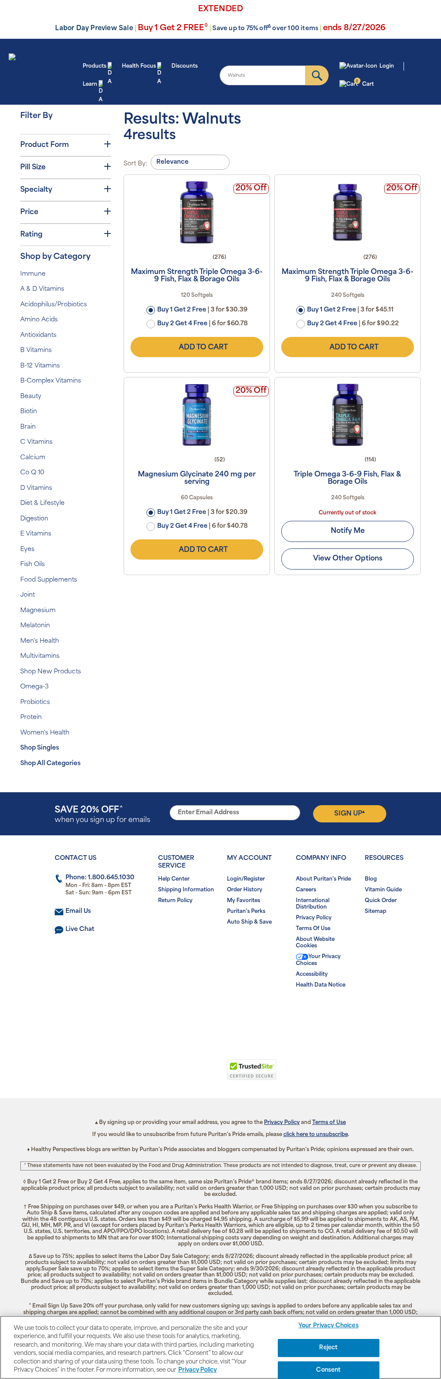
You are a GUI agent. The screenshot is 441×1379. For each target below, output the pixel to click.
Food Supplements (48, 580)
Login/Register (246, 879)
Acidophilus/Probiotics (53, 305)
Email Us (78, 911)
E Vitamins (35, 534)
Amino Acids (39, 320)
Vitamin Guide (383, 890)
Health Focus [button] (139, 66)
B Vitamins (36, 350)
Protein (31, 717)
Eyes (27, 549)
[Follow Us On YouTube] (238, 1012)
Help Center (173, 879)
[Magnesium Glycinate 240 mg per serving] (196, 415)
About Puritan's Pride (323, 879)
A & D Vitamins (42, 289)
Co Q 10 (32, 473)
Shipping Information (186, 890)
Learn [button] (90, 84)
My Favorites (243, 900)
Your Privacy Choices (318, 960)
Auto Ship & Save (249, 922)
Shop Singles (39, 748)
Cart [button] (364, 83)
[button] (185, 1074)
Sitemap (375, 911)
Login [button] (386, 66)
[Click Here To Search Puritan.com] (317, 75)
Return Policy (175, 900)
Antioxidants (38, 335)
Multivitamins (39, 656)
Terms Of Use (313, 928)
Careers (306, 890)
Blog (371, 879)
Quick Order (381, 900)
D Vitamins (36, 488)
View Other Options (347, 558)
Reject (328, 1348)
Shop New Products (50, 672)
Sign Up (349, 813)
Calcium (32, 457)
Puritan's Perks (246, 911)
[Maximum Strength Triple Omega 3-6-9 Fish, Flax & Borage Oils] (196, 212)
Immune (33, 274)
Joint (27, 595)
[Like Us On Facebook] (199, 1012)
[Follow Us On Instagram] (219, 1012)
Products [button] (94, 66)
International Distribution (312, 904)
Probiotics (35, 702)
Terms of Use (329, 1122)
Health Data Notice (320, 985)
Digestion (34, 519)
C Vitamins (36, 442)
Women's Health (44, 733)
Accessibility (312, 974)
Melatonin (35, 626)
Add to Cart (203, 347)
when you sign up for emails (102, 815)
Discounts (184, 66)
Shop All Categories (50, 763)
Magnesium (38, 610)
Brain (28, 427)
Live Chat (79, 929)
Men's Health (39, 641)
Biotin (28, 411)
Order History (244, 890)
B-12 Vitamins (40, 366)
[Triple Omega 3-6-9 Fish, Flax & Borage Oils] (347, 415)
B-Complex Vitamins (50, 381)
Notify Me (348, 531)
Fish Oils (32, 564)
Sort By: (135, 164)
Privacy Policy (314, 918)
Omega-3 (34, 687)
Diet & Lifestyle (42, 503)
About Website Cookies (315, 943)
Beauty (30, 396)
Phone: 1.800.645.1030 (99, 878)
